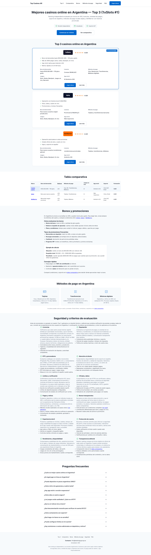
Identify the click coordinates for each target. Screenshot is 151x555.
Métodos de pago (88, 3)
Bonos (78, 3)
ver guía (105, 407)
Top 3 (61, 3)
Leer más (82, 85)
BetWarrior (34, 199)
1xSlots (78, 218)
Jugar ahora (115, 3)
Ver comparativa (86, 32)
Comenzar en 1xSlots (66, 32)
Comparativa (70, 3)
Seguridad (99, 3)
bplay (32, 194)
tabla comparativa (72, 272)
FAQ (105, 3)
